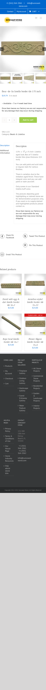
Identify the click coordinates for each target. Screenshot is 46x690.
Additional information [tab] (5, 151)
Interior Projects (36, 406)
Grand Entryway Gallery (23, 398)
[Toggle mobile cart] (36, 18)
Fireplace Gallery (23, 372)
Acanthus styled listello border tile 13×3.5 (35, 302)
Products (8, 366)
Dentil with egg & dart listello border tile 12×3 (11, 302)
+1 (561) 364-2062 (22, 451)
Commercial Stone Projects (37, 378)
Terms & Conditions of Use (9, 438)
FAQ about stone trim (7, 469)
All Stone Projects (37, 369)
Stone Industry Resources (9, 458)
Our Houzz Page (7, 448)
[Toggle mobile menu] (41, 18)
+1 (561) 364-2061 (14, 3)
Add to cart (28, 120)
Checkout (9, 378)
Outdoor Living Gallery (22, 380)
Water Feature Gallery (22, 408)
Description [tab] (5, 145)
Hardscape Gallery (23, 389)
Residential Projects (37, 387)
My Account (8, 372)
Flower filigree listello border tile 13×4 (35, 342)
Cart (6, 383)
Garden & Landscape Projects (37, 397)
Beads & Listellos (17, 134)
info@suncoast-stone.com (24, 459)
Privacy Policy (8, 429)
